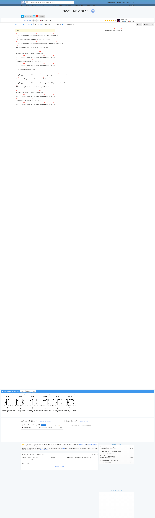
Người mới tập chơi (122, 500)
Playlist (32, 5)
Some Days (103, 456)
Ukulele (28, 391)
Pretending (103, 447)
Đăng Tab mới (84, 421)
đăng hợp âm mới (82, 444)
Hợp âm (28, 5)
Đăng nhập (121, 2)
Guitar (22, 391)
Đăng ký (129, 2)
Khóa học (83, 5)
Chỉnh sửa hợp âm (44, 449)
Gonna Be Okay (104, 460)
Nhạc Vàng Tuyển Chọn (106, 500)
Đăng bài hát (112, 2)
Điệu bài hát (38, 5)
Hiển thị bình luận (59, 466)
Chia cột (59, 24)
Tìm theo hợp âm (51, 5)
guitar (12, 394)
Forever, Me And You (106, 451)
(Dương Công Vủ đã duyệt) (85, 457)
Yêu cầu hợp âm (69, 5)
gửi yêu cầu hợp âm (92, 444)
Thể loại (44, 5)
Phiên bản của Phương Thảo (34, 425)
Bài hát (23, 5)
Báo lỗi (140, 24)
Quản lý (131, 5)
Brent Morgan (28, 16)
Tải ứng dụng (60, 5)
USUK (58, 459)
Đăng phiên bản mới (45, 421)
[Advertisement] (124, 11)
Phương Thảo (46, 20)
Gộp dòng (36, 24)
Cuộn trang (47, 24)
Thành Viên (77, 5)
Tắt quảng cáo (90, 5)
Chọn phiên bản (26, 20)
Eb (34, 16)
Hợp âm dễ (71, 24)
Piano (33, 391)
